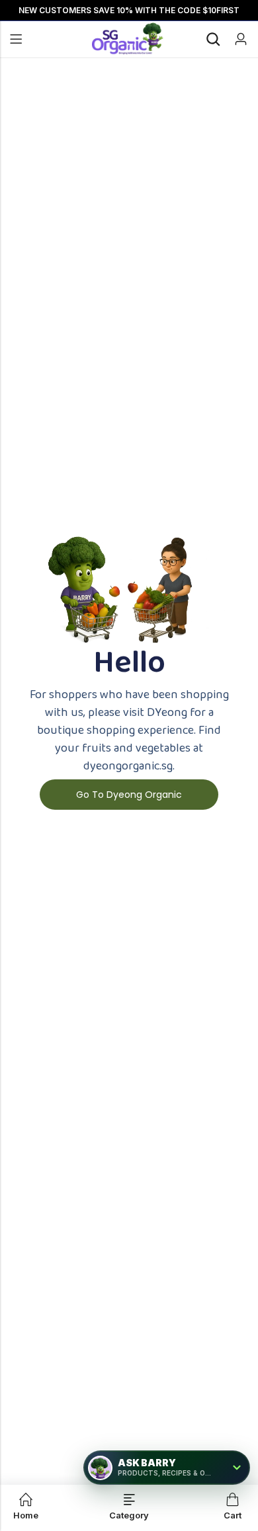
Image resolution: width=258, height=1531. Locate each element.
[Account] (241, 39)
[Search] (213, 39)
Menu (16, 39)
